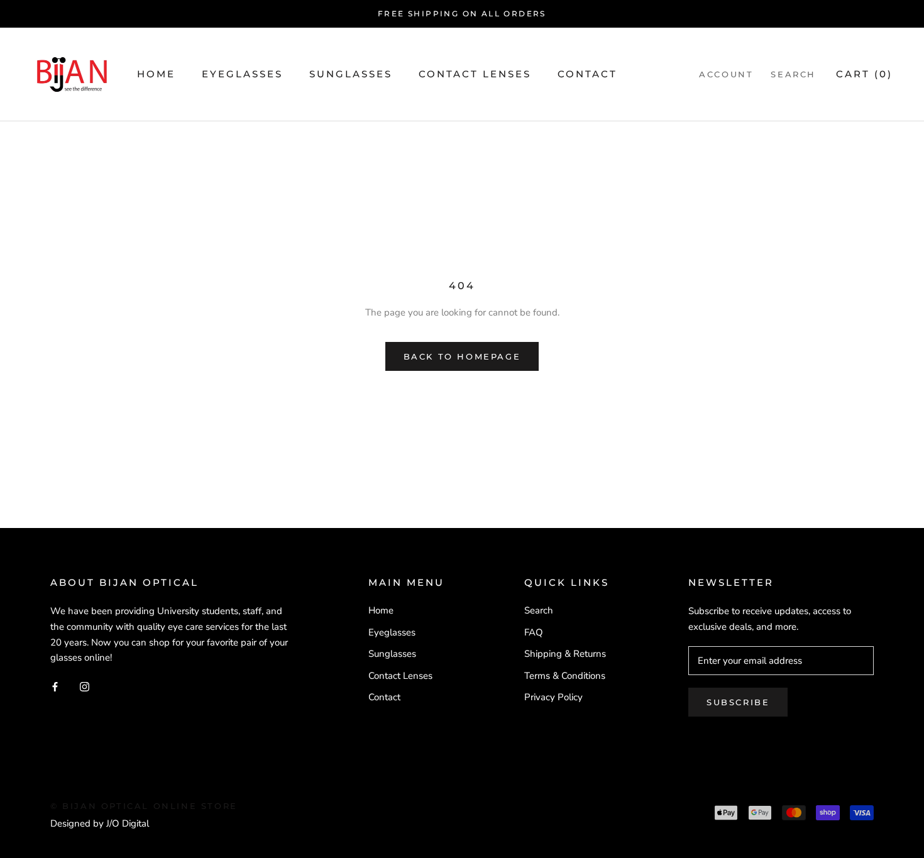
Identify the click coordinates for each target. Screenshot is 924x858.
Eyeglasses (242, 74)
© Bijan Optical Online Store (144, 806)
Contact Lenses (475, 74)
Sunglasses (350, 74)
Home (156, 74)
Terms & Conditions (564, 675)
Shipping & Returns (565, 653)
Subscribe (738, 702)
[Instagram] (84, 686)
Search (793, 74)
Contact (587, 74)
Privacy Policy (553, 697)
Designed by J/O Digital (99, 823)
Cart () (864, 74)
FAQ (533, 632)
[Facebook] (55, 686)
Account (726, 74)
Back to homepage (462, 356)
